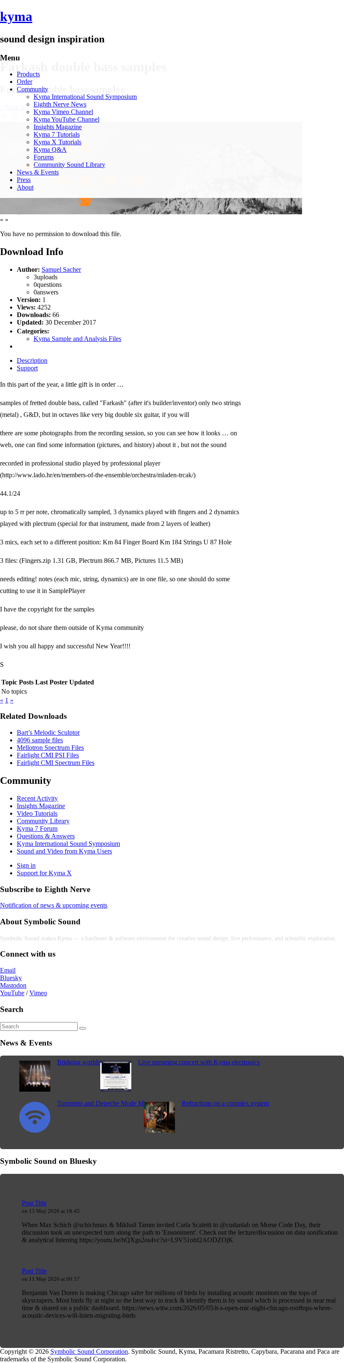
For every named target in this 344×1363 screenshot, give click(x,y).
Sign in (26, 865)
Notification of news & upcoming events (53, 905)
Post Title (34, 1203)
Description (32, 360)
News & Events (38, 172)
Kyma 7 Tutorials (57, 134)
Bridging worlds (78, 1062)
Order (24, 81)
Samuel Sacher (61, 269)
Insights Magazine (58, 126)
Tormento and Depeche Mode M (100, 1103)
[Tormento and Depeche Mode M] (34, 1130)
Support (27, 368)
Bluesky (11, 977)
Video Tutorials (37, 813)
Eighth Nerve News (60, 104)
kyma (16, 16)
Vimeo (38, 992)
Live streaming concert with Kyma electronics (199, 1062)
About (25, 187)
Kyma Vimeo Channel (63, 111)
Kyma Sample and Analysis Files (77, 338)
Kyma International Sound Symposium (85, 96)
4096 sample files (40, 740)
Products (28, 74)
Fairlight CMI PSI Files (48, 755)
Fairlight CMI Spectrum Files (55, 762)
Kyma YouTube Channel (66, 119)
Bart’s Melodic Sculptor (48, 732)
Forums (44, 157)
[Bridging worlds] (34, 1089)
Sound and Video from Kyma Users (64, 851)
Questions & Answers (46, 836)
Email (8, 970)
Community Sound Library (69, 164)
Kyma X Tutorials (57, 142)
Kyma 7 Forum (37, 828)
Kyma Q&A (50, 149)
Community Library (43, 821)
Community (32, 89)
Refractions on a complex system (225, 1103)
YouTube (12, 992)
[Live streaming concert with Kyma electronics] (115, 1089)
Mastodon (13, 985)
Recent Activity (37, 798)
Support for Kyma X (44, 873)
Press (24, 179)
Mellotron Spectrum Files (50, 747)
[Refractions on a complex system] (159, 1130)
